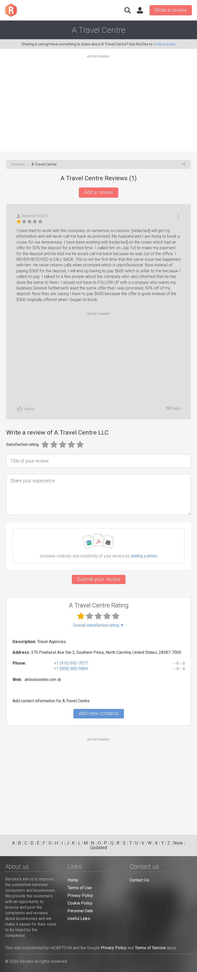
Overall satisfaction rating (98, 625)
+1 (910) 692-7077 (71, 663)
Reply (176, 408)
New (178, 843)
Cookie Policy (79, 903)
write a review (164, 44)
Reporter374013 (35, 216)
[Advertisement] (98, 100)
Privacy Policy (80, 895)
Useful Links (78, 918)
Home (72, 880)
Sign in (139, 10)
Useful (29, 409)
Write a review (171, 10)
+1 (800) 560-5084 (71, 668)
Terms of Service (150, 947)
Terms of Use (79, 887)
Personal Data (80, 910)
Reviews (18, 164)
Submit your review (98, 579)
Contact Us (139, 880)
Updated (98, 847)
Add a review (98, 192)
